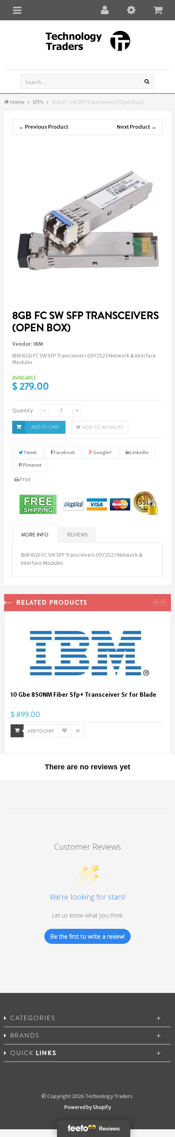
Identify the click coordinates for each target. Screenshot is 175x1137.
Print (25, 479)
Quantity (22, 410)
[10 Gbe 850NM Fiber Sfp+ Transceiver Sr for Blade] (87, 654)
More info (34, 534)
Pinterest (32, 465)
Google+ (102, 452)
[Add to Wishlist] (64, 730)
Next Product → (136, 126)
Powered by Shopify (87, 1107)
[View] (77, 730)
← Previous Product (43, 126)
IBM (38, 344)
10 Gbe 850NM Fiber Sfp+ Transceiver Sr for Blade (83, 694)
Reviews (77, 534)
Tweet (30, 452)
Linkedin (139, 452)
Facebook (64, 452)
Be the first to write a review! (87, 936)
